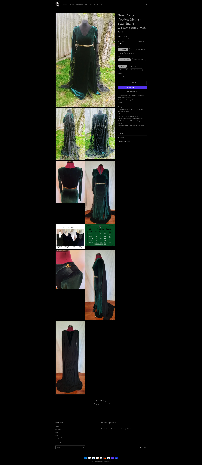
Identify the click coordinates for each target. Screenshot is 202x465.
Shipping (120, 39)
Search (57, 427)
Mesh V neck (123, 70)
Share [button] (121, 146)
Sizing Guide (58, 438)
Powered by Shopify (106, 461)
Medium (140, 50)
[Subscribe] (83, 447)
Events (57, 432)
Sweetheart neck (136, 70)
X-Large (129, 53)
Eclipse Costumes (98, 461)
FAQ (56, 435)
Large (121, 53)
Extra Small (123, 50)
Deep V (132, 66)
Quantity (120, 73)
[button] (138, 4)
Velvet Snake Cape (139, 60)
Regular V (122, 66)
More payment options (132, 91)
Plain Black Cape (124, 60)
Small (132, 50)
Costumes (58, 429)
